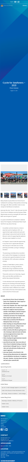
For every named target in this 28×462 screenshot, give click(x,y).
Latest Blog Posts (6, 397)
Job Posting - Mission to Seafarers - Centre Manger (14, 393)
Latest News (4, 384)
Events (2, 425)
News (2, 423)
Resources (3, 422)
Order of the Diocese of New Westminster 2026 (13, 390)
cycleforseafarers (5, 363)
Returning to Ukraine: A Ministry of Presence (12, 400)
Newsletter (3, 427)
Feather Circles (5, 403)
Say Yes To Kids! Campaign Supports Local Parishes (14, 387)
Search (12, 1)
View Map (3, 457)
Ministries (3, 420)
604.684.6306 (4, 437)
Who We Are (4, 418)
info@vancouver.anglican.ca (7, 440)
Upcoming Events (6, 367)
